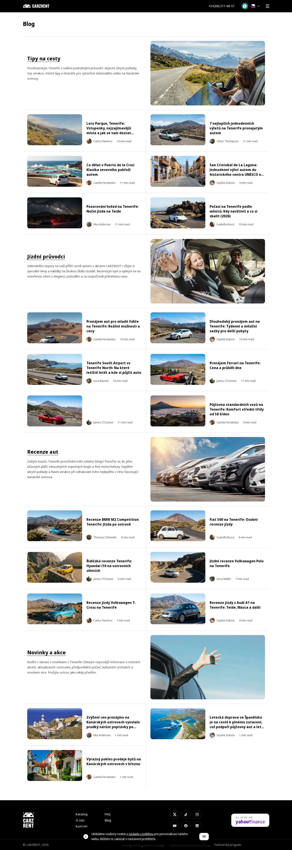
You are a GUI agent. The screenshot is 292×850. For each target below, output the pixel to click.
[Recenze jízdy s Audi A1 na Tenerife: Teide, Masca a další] (178, 609)
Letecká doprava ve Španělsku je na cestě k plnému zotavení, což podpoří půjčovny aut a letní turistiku (237, 724)
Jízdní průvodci (46, 256)
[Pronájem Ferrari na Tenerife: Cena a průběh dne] (178, 369)
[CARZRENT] (44, 6)
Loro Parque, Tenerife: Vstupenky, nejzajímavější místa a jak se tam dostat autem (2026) (108, 130)
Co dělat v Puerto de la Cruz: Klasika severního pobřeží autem (110, 170)
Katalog (82, 814)
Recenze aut (42, 451)
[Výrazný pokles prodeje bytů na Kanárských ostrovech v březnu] (54, 765)
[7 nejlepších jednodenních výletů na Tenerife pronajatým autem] (178, 129)
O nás (80, 820)
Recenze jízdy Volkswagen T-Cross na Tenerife (111, 605)
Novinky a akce (46, 652)
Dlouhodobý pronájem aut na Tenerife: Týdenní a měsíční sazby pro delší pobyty (235, 326)
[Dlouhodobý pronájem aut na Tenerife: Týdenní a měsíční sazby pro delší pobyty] (178, 327)
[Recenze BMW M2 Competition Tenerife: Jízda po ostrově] (54, 525)
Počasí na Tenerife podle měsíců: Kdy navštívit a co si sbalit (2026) (233, 211)
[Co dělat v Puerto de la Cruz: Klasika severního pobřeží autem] (54, 171)
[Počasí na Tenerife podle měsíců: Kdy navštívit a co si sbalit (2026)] (178, 212)
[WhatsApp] (245, 6)
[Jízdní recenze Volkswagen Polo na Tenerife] (178, 567)
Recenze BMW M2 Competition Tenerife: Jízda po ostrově (112, 522)
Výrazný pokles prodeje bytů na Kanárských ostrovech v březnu (113, 761)
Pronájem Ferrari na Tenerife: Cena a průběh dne (235, 365)
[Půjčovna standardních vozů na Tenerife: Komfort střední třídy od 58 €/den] (178, 410)
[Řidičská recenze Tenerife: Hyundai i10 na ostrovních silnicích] (54, 567)
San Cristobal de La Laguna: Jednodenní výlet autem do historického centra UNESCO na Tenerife (236, 172)
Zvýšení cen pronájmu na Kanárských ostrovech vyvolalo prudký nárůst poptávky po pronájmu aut (113, 724)
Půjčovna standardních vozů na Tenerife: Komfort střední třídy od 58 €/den (237, 409)
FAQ (108, 814)
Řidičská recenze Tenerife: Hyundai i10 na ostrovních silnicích (109, 566)
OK (204, 836)
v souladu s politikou (140, 834)
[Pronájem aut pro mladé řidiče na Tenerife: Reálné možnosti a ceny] (54, 327)
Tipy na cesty (43, 58)
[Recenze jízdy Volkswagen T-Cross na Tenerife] (54, 609)
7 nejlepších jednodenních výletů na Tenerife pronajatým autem (236, 128)
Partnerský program (227, 845)
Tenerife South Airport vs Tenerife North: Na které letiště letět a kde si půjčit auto (113, 368)
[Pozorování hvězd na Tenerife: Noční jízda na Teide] (54, 212)
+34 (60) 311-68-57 (222, 6)
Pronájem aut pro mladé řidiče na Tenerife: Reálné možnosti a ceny (113, 326)
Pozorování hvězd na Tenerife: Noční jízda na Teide (112, 209)
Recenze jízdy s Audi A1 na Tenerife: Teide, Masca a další (235, 605)
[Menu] (267, 6)
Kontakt (82, 826)
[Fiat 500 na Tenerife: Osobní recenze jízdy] (178, 525)
